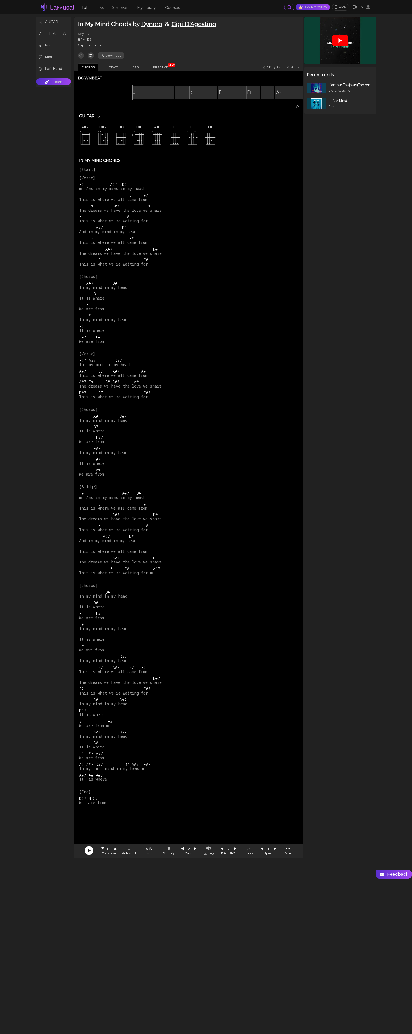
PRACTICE (162, 66)
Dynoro (151, 23)
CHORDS (88, 67)
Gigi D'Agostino (194, 23)
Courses (172, 7)
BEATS (113, 67)
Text (52, 33)
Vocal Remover (114, 7)
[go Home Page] (57, 7)
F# (109, 848)
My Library (146, 7)
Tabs (86, 7)
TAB (136, 67)
